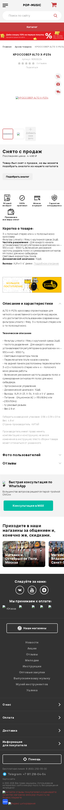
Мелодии (32, 660)
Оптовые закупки (32, 672)
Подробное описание (46, 263)
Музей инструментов (32, 684)
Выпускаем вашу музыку (32, 678)
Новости (32, 642)
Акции (32, 648)
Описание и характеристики (28, 303)
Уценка (32, 690)
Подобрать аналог (17, 176)
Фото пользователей (22, 455)
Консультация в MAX (28, 506)
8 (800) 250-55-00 (36, 768)
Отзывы (9, 463)
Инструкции (32, 666)
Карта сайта (9, 779)
